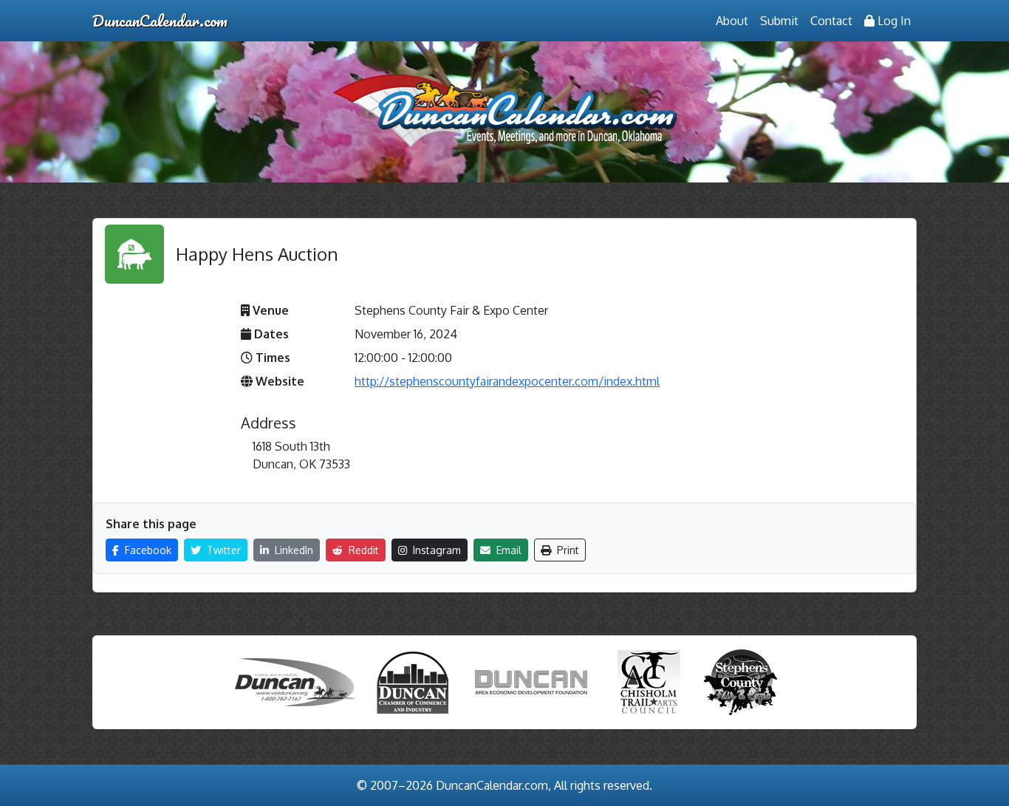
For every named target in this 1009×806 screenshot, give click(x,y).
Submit (779, 20)
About (732, 20)
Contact (831, 20)
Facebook (146, 550)
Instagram (435, 550)
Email (507, 550)
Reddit (362, 550)
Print (566, 550)
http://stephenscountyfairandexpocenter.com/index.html (507, 381)
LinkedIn (292, 550)
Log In (893, 20)
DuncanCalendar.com (160, 20)
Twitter (222, 550)
